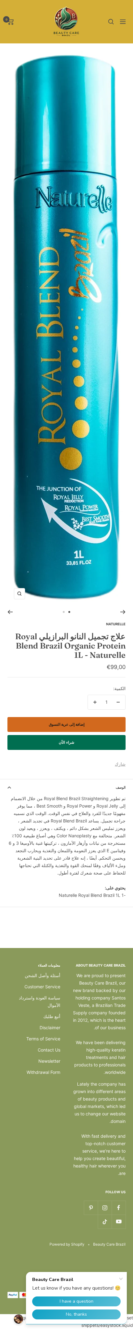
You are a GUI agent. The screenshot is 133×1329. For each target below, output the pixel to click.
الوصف (121, 787)
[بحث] (111, 21)
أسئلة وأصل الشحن (42, 975)
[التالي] (10, 612)
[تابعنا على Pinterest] (91, 1208)
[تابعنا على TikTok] (105, 1222)
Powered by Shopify (66, 1244)
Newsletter (49, 1061)
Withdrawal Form (43, 1072)
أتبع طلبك (51, 1016)
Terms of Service (43, 1038)
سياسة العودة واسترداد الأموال (39, 1001)
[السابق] (123, 612)
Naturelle (116, 624)
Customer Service (42, 986)
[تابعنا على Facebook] (119, 1208)
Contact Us (49, 1049)
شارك (120, 764)
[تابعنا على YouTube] (119, 1222)
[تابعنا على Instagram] (105, 1208)
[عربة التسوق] (10, 22)
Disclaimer (50, 1027)
